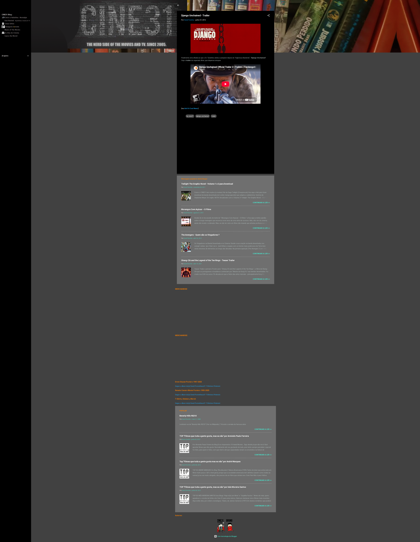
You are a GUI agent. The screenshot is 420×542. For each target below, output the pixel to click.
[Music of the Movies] (16, 31)
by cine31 (190, 116)
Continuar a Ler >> (261, 203)
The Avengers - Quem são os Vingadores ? (200, 235)
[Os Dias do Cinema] (16, 34)
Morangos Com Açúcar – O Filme (196, 209)
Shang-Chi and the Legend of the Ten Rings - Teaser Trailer (208, 260)
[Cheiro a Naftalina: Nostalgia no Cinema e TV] (16, 18)
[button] (268, 16)
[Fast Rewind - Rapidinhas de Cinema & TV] (16, 21)
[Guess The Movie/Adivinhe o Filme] (16, 37)
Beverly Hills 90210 (188, 416)
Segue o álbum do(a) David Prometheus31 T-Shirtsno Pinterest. (197, 386)
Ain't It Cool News (191, 108)
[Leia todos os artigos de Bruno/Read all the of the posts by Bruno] (230, 532)
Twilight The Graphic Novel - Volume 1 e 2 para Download (207, 184)
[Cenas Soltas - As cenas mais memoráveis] (16, 24)
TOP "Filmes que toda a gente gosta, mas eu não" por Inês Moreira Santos (212, 487)
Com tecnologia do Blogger (227, 536)
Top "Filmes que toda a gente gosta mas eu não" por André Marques (210, 461)
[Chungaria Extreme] (16, 27)
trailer (214, 116)
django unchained (202, 116)
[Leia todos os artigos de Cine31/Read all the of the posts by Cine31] (221, 532)
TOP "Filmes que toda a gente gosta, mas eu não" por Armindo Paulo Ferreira (214, 436)
